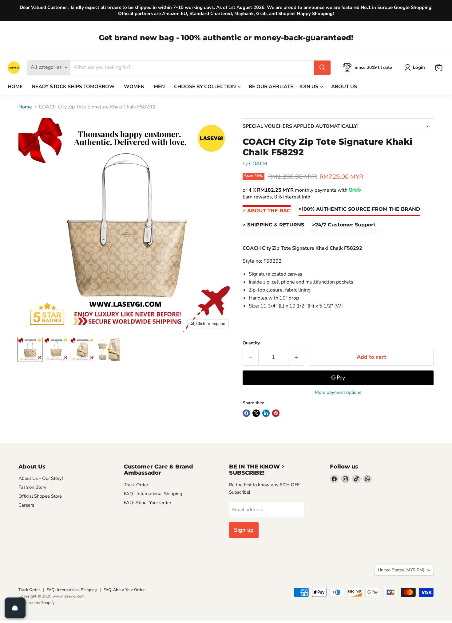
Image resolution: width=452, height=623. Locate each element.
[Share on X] (256, 413)
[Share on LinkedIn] (266, 413)
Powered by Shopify (36, 602)
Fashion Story (32, 487)
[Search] (322, 68)
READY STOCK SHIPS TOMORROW (73, 86)
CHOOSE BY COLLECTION (205, 86)
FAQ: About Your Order (147, 503)
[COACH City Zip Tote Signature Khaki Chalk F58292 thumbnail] (30, 349)
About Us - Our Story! (40, 478)
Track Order (136, 485)
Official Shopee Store (40, 496)
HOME (15, 86)
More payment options (338, 392)
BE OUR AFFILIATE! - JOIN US (284, 86)
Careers (26, 505)
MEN (159, 86)
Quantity (251, 343)
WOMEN (134, 86)
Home (25, 107)
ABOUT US (344, 86)
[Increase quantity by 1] (296, 357)
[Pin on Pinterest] (276, 413)
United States (401, 570)
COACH (258, 163)
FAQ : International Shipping (153, 494)
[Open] (15, 608)
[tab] (267, 211)
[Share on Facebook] (246, 413)
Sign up (244, 530)
